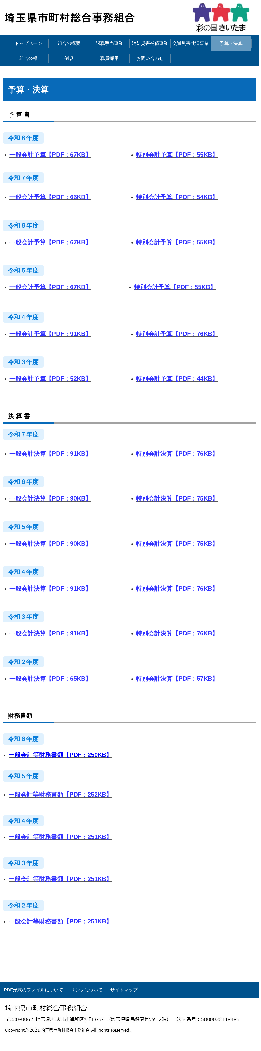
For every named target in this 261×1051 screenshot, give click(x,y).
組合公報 (28, 58)
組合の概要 (69, 43)
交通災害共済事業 (190, 43)
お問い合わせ (150, 58)
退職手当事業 (109, 43)
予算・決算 (231, 43)
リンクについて (87, 989)
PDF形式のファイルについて (33, 989)
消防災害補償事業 (150, 43)
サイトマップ (124, 989)
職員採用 (109, 58)
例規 (68, 58)
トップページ (28, 43)
